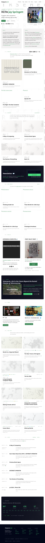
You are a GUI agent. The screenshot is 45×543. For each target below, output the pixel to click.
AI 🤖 (5, 317)
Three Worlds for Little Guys (32, 204)
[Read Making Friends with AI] (11, 393)
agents (20, 186)
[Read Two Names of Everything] (11, 149)
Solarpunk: (20, 282)
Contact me (27, 46)
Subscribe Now (34, 174)
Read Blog (34, 437)
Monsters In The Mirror (30, 72)
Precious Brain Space (30, 136)
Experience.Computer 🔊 (10, 239)
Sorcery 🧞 (7, 350)
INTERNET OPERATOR (8, 84)
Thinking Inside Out (8, 204)
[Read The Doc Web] (33, 367)
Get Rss (38, 437)
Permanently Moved (13, 53)
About (37, 530)
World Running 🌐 (33, 318)
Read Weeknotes (37, 112)
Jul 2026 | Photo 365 (14, 487)
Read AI (38, 184)
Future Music (6, 428)
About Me (3, 20)
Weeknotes (17, 531)
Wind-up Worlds (28, 428)
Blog (16, 530)
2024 (10, 510)
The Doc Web (27, 376)
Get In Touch (13, 20)
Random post (17, 533)
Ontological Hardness (30, 226)
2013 (39, 510)
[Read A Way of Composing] (11, 126)
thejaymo (5, 2)
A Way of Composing (8, 136)
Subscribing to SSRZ (28, 259)
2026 (4, 510)
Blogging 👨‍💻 (4, 465)
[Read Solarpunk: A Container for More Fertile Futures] (33, 393)
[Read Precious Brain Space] (33, 126)
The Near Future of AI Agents (32, 353)
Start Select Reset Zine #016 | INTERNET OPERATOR (23, 453)
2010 (7, 512)
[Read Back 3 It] (33, 149)
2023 (12, 510)
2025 (7, 510)
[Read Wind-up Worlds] (33, 418)
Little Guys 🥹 (38, 350)
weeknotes (18, 176)
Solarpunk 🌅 (26, 401)
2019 (24, 510)
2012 (4, 512)
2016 (30, 510)
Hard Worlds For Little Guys (10, 226)
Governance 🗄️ (33, 350)
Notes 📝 (16, 401)
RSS (23, 440)
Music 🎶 (11, 426)
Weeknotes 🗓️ (5, 426)
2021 (18, 510)
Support (8, 20)
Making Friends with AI (9, 404)
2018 (27, 510)
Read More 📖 (6, 325)
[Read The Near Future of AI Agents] (33, 342)
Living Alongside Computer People (7, 379)
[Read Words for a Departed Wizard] (11, 342)
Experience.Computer (35, 43)
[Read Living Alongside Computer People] (11, 367)
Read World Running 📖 (29, 324)
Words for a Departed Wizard (11, 352)
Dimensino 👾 (28, 350)
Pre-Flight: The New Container (11, 104)
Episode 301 (27, 98)
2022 (15, 510)
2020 (21, 510)
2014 (36, 510)
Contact (37, 531)
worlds (17, 186)
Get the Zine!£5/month (33, 264)
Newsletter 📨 (9, 173)
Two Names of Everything (10, 159)
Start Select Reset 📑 (31, 239)
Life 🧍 (4, 350)
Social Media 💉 (13, 374)
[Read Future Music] (11, 418)
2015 (33, 510)
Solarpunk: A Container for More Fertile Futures (30, 403)
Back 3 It (26, 159)
